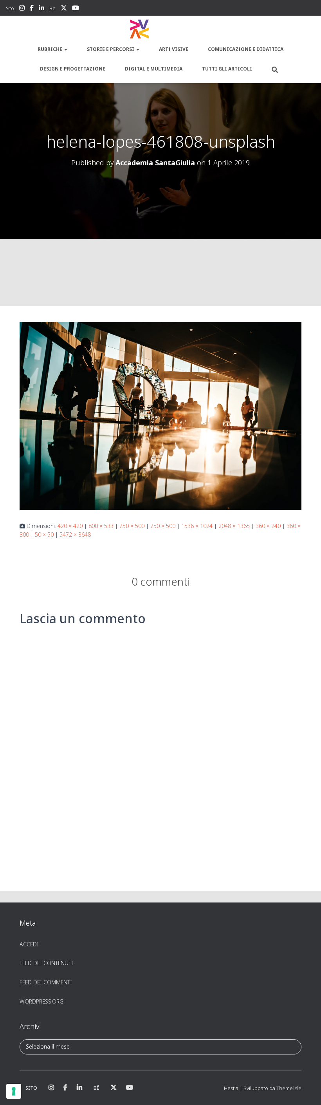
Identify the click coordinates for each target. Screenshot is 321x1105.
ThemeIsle (288, 1088)
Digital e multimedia (153, 68)
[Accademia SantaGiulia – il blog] (160, 29)
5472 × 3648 (75, 534)
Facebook (32, 9)
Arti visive (173, 49)
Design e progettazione (72, 68)
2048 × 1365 (234, 526)
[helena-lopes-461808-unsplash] (160, 415)
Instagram (22, 9)
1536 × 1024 (197, 526)
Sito (10, 8)
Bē (52, 8)
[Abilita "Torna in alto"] (306, 1089)
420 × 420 (70, 526)
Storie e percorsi (111, 49)
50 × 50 (44, 534)
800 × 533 (101, 526)
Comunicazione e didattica (245, 49)
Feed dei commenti (46, 982)
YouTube (75, 9)
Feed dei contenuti (46, 963)
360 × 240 (268, 526)
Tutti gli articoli (227, 68)
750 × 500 (131, 526)
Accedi (29, 944)
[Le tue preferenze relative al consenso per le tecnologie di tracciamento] (13, 1091)
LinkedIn (41, 9)
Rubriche (50, 49)
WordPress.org (41, 1001)
